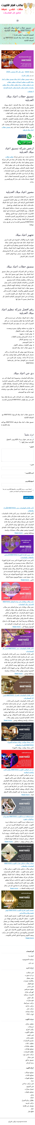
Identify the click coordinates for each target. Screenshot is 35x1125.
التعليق (31, 446)
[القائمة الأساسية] (17, 20)
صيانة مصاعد (29, 1011)
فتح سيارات (30, 1000)
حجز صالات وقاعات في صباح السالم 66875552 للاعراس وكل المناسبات (18, 603)
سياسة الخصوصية (28, 959)
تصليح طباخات (29, 1049)
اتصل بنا (31, 956)
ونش (32, 1095)
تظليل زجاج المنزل (28, 1100)
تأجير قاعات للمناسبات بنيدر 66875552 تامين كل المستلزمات (18, 650)
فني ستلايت (30, 972)
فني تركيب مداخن (28, 1083)
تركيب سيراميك (29, 1003)
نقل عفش (30, 997)
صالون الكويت (29, 1032)
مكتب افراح (25, 75)
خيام (32, 1109)
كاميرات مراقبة (29, 995)
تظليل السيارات (29, 1052)
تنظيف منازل (29, 1024)
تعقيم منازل (30, 1038)
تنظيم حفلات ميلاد (12, 85)
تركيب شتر (30, 1009)
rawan (27, 72)
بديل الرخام (30, 1063)
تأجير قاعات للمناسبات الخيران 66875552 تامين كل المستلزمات (18, 696)
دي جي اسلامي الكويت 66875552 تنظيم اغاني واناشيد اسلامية (18, 771)
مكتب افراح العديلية (9, 88)
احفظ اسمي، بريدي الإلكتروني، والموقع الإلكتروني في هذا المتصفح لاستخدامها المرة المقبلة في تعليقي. (17, 490)
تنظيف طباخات (29, 1046)
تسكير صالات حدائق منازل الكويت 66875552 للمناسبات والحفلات (19, 864)
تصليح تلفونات (29, 1078)
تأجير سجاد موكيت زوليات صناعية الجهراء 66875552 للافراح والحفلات (21, 743)
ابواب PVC (30, 1014)
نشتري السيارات (28, 1040)
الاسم (32, 464)
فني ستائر (30, 1057)
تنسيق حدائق (29, 1060)
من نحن (31, 963)
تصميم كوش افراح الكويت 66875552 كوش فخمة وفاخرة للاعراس (19, 911)
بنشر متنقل (30, 978)
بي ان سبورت (29, 975)
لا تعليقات (31, 91)
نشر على (15, 72)
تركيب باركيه (30, 1006)
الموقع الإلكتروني (29, 481)
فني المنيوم (30, 1086)
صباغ (32, 1097)
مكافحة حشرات (28, 981)
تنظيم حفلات (9, 157)
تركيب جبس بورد (28, 1054)
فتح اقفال (31, 984)
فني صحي (30, 986)
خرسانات (31, 1027)
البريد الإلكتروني (29, 473)
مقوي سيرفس (29, 989)
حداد (32, 1081)
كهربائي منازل (29, 992)
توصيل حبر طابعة (28, 1106)
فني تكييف (30, 1035)
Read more (19, 533)
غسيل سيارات (29, 1089)
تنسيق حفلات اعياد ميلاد (21, 79)
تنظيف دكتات (29, 1043)
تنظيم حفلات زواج (24, 85)
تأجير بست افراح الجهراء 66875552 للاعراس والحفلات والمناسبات (19, 556)
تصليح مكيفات (29, 1092)
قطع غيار (31, 1111)
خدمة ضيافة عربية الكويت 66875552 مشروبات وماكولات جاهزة (18, 818)
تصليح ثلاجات (29, 1075)
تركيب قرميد (30, 1103)
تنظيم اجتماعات (20, 82)
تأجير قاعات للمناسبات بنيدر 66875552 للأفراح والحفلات (19, 509)
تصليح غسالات (29, 1072)
